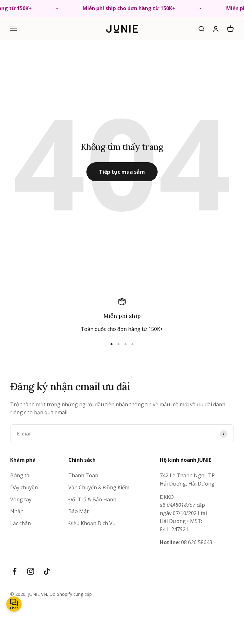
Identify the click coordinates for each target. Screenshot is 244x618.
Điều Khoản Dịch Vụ (92, 523)
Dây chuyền (24, 487)
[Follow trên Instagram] (30, 571)
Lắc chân (20, 523)
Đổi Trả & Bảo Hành (92, 499)
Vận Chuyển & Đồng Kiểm (98, 487)
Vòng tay (20, 499)
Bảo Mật (78, 511)
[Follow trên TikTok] (47, 571)
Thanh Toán (83, 475)
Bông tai (20, 475)
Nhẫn (17, 511)
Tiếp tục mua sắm (122, 171)
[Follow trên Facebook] (14, 571)
